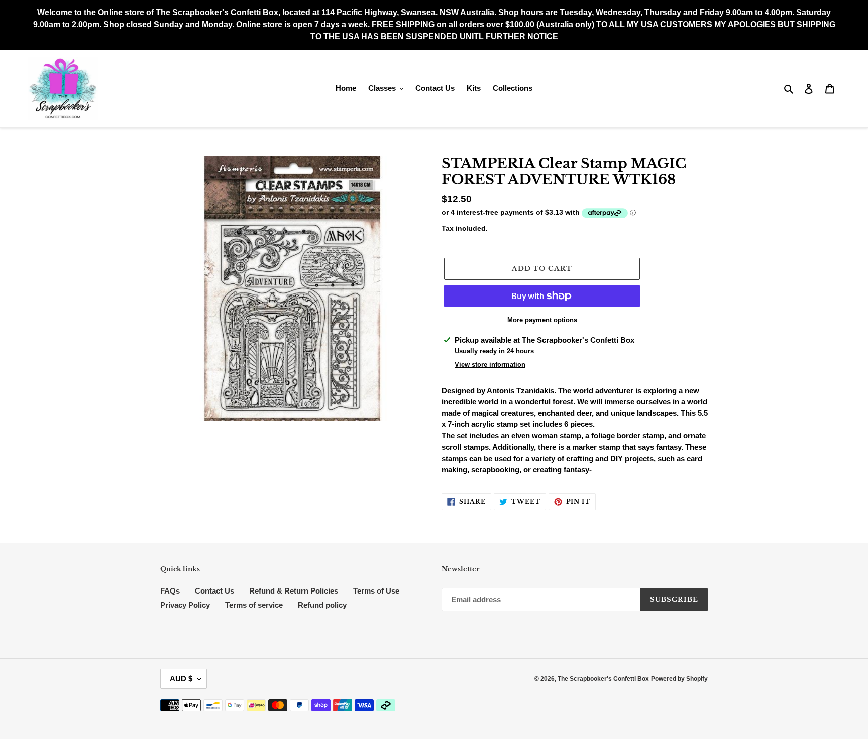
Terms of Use (376, 590)
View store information (490, 364)
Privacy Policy (185, 605)
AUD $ (181, 678)
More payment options (542, 320)
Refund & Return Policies (293, 590)
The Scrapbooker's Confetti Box (603, 678)
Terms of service (254, 605)
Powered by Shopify (679, 678)
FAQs (170, 590)
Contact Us (214, 590)
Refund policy (322, 605)
